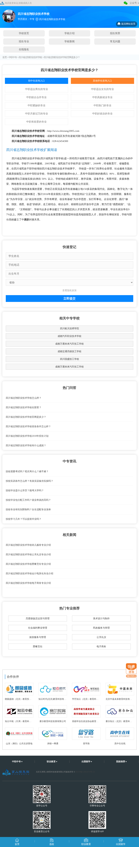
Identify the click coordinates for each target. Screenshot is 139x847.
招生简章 (115, 33)
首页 (4, 57)
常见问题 (115, 41)
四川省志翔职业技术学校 (30, 57)
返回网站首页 (128, 24)
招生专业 (24, 41)
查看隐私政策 (69, 290)
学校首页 (24, 33)
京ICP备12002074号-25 (85, 772)
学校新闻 (69, 41)
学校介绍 (69, 33)
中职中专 (12, 57)
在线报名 (24, 49)
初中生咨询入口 (36, 80)
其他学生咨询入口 (102, 80)
